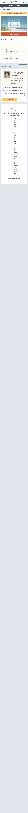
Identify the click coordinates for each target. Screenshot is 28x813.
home (2, 7)
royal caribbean (14, 7)
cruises (7, 7)
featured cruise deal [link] (5, 9)
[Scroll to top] (24, 810)
